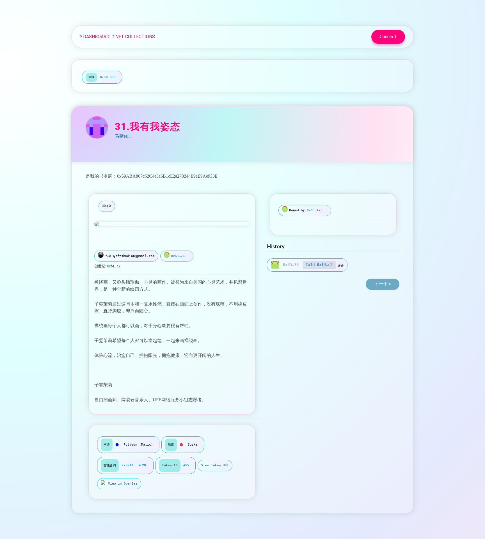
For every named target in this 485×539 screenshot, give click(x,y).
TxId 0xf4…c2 (319, 264)
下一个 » (382, 283)
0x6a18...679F (134, 465)
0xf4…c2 (113, 266)
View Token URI (215, 465)
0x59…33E (108, 77)
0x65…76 (178, 256)
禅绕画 (106, 206)
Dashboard (96, 36)
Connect (388, 36)
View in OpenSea (123, 483)
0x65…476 (314, 210)
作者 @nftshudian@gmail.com (130, 256)
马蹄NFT (123, 136)
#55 (186, 465)
